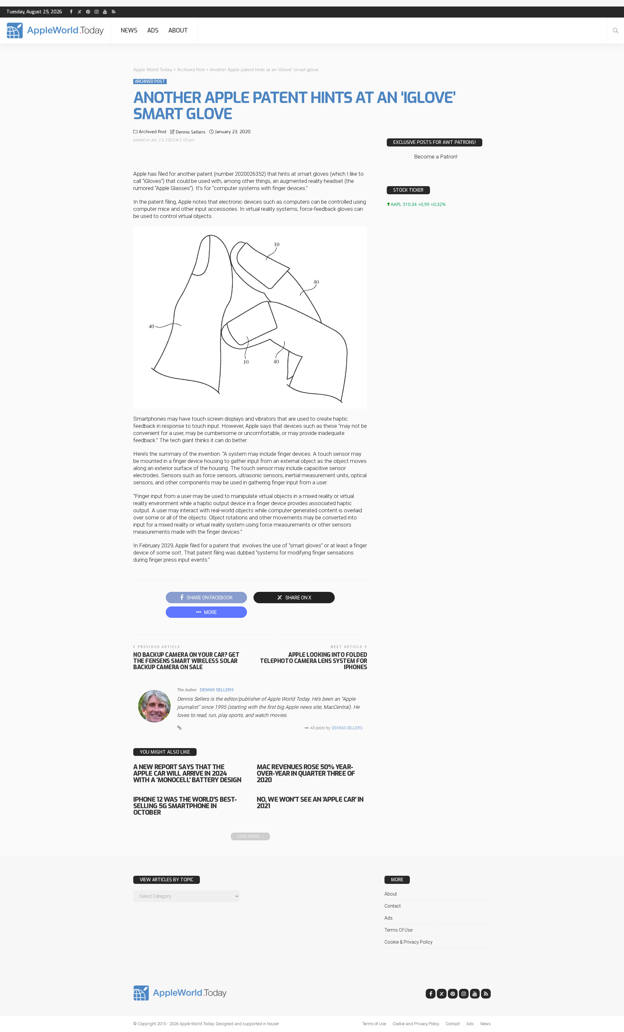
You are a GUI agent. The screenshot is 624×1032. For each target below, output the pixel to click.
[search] (615, 31)
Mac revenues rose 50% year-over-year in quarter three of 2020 (306, 773)
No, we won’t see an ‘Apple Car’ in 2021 (310, 802)
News (129, 30)
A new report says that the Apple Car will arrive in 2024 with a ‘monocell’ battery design (187, 773)
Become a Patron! (435, 156)
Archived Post (150, 81)
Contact (392, 906)
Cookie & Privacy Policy (408, 942)
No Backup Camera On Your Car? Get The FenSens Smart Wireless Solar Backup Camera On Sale (186, 661)
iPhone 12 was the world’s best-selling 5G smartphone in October (185, 806)
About (178, 30)
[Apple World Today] (55, 30)
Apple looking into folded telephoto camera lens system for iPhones (313, 661)
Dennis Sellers (190, 132)
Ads (153, 30)
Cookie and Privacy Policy (416, 1023)
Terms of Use (398, 930)
